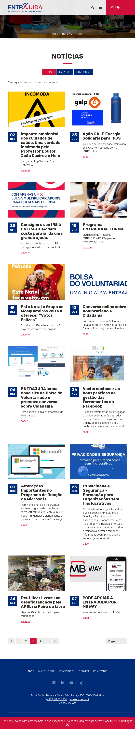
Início (55, 33)
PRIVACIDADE (67, 671)
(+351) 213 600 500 (56, 699)
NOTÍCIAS (67, 33)
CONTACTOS (100, 671)
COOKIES (84, 671)
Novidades (83, 72)
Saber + (25, 170)
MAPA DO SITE (46, 671)
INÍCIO (31, 671)
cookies (22, 721)
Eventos (64, 72)
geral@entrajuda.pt (79, 699)
